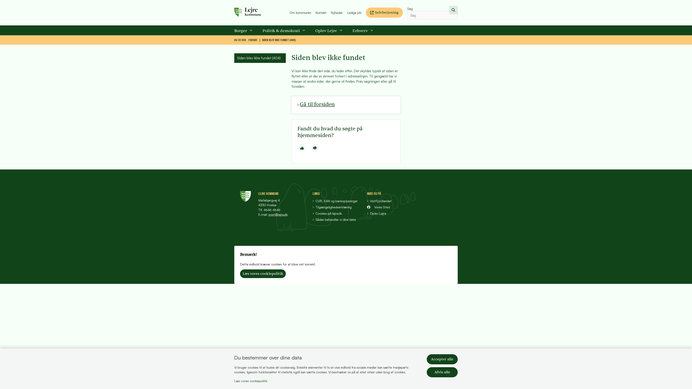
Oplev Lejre (326, 30)
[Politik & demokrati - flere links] (303, 30)
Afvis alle (442, 372)
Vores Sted (382, 207)
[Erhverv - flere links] (371, 30)
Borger (240, 30)
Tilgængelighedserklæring (334, 207)
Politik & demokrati (281, 30)
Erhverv (360, 30)
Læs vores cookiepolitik (250, 381)
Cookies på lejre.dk (329, 213)
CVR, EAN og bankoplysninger (337, 201)
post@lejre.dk (278, 214)
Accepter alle (442, 359)
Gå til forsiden (317, 104)
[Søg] (453, 10)
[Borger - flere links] (250, 30)
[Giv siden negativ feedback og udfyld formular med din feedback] (314, 148)
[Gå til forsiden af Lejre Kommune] (260, 13)
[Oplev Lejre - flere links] (340, 30)
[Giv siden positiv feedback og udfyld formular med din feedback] (302, 148)
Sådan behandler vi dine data (336, 220)
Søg (410, 9)
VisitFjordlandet (381, 201)
